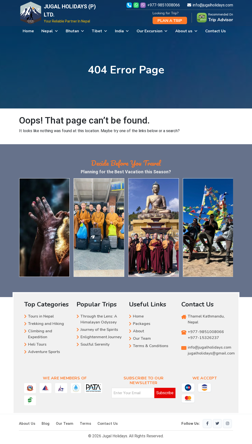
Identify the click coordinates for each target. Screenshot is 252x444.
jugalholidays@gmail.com (211, 353)
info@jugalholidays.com (213, 5)
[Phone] (129, 5)
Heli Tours (37, 344)
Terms (85, 423)
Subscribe (164, 393)
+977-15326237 (203, 337)
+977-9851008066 (163, 5)
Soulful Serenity (95, 344)
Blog (45, 423)
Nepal (47, 31)
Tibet (97, 31)
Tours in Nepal (41, 316)
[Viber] (143, 5)
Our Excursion (149, 31)
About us (183, 31)
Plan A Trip (170, 20)
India (119, 31)
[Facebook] (207, 423)
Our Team (142, 338)
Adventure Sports (44, 352)
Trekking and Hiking (46, 323)
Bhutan (72, 31)
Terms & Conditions (150, 346)
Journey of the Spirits (99, 329)
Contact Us (215, 31)
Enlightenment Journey (101, 337)
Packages (141, 323)
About (138, 331)
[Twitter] (217, 423)
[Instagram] (227, 423)
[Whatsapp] (136, 5)
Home (28, 31)
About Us (27, 423)
